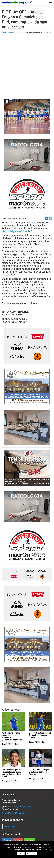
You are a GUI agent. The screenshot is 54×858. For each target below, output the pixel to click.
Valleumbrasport (11, 826)
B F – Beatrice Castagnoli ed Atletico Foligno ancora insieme (40, 735)
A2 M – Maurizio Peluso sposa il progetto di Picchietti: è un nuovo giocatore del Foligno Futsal (12, 736)
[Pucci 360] (27, 427)
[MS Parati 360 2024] (27, 468)
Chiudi (21, 853)
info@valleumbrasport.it (22, 806)
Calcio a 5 (10, 33)
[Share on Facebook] (46, 218)
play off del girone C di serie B (17, 231)
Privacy (12, 813)
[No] (51, 850)
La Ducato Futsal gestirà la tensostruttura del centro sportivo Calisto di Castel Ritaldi (12, 773)
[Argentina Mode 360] (27, 346)
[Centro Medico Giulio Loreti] (27, 155)
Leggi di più (31, 853)
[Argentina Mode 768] (27, 574)
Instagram (30, 840)
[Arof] (27, 386)
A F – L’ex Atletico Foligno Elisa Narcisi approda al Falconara (39, 771)
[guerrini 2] (27, 194)
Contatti (5, 813)
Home (4, 33)
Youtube (19, 840)
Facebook (8, 840)
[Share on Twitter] (50, 218)
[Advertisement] (27, 66)
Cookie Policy (21, 813)
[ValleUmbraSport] (17, 2)
